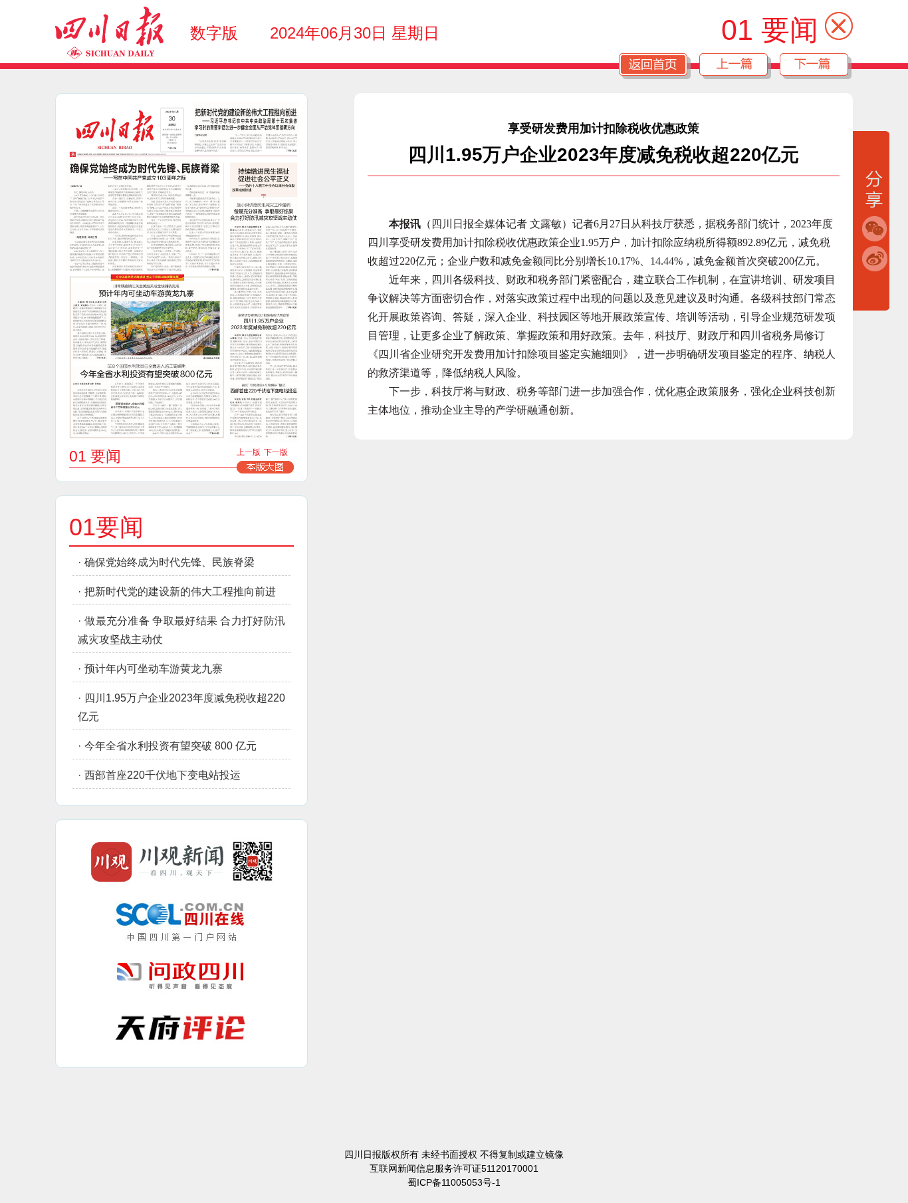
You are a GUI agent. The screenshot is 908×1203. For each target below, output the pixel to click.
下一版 (276, 452)
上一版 (249, 452)
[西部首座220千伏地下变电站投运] (264, 414)
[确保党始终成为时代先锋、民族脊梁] (143, 213)
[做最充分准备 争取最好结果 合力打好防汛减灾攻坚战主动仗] (264, 254)
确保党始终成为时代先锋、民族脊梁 (169, 562)
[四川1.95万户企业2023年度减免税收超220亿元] (264, 348)
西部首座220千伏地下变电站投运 (162, 775)
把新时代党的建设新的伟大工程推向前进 (180, 591)
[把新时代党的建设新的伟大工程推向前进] (246, 124)
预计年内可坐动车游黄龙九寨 (153, 668)
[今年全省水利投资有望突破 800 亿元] (145, 403)
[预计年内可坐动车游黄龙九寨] (145, 322)
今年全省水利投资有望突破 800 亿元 (170, 745)
